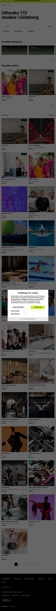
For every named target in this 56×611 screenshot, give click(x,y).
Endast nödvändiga (18, 307)
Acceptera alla (38, 307)
